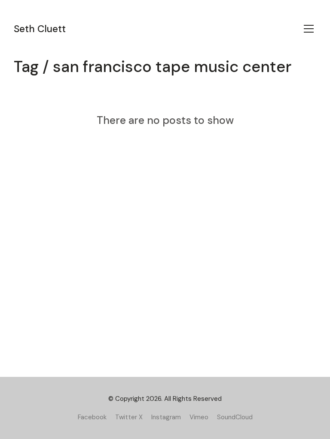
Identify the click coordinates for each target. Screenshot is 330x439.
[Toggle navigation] (308, 28)
